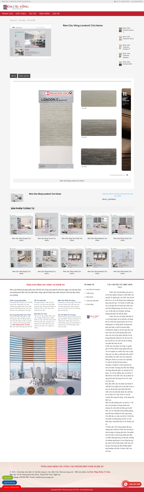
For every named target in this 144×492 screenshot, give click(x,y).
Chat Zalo (7, 478)
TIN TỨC (33, 14)
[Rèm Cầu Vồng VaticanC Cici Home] (97, 224)
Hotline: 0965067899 (11, 487)
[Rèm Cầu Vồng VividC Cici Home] (72, 257)
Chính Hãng (89, 304)
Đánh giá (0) (24, 76)
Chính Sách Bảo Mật (92, 300)
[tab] (13, 76)
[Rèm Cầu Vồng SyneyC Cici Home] (21, 224)
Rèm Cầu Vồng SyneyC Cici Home (21, 239)
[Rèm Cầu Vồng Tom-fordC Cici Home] (72, 224)
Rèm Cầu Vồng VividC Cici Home (72, 272)
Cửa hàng (21, 20)
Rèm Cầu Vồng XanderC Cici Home (97, 272)
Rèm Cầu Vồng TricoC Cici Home (47, 239)
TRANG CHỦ (7, 14)
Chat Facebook (9, 482)
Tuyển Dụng (90, 293)
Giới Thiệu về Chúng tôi (93, 289)
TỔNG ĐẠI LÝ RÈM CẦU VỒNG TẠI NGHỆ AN (16, 1)
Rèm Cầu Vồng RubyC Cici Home (21, 272)
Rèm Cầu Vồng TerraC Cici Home (123, 239)
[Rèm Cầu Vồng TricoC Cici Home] (46, 224)
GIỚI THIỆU (21, 14)
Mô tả (13, 76)
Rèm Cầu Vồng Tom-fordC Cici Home (72, 239)
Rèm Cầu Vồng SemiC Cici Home (123, 272)
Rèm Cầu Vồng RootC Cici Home (47, 272)
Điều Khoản (89, 297)
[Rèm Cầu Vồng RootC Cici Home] (46, 257)
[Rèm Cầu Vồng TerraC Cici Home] (122, 224)
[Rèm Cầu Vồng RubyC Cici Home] (21, 257)
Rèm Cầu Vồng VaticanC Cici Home (97, 239)
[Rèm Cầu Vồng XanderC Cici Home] (97, 257)
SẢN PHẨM (44, 14)
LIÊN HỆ (56, 14)
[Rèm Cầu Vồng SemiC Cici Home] (122, 257)
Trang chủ (13, 20)
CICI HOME (31, 20)
